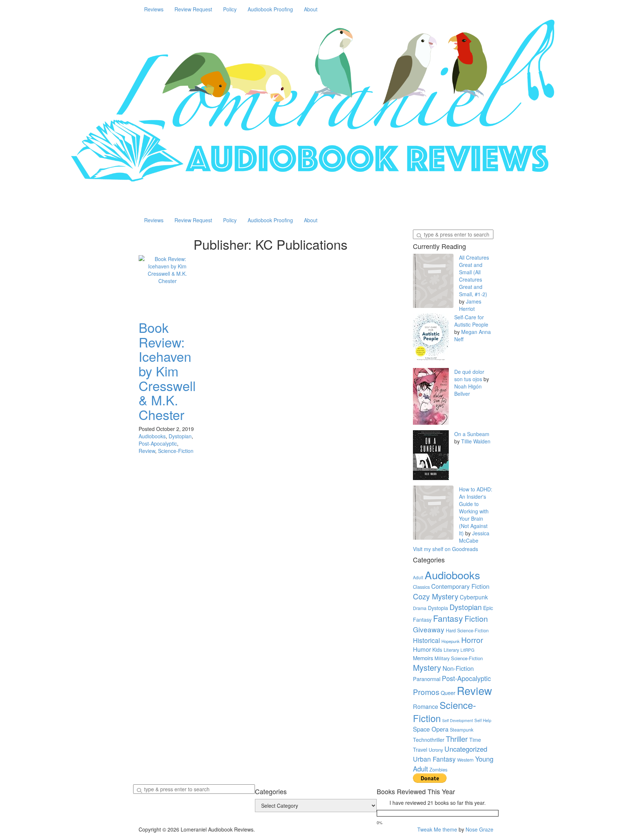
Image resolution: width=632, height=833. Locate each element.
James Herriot (470, 305)
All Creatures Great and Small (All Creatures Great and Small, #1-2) (474, 276)
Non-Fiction (458, 668)
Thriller (457, 738)
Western (465, 759)
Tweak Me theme (437, 829)
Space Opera (430, 729)
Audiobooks (152, 436)
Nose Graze (479, 829)
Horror (472, 639)
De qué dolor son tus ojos (469, 375)
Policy (230, 9)
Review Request (193, 9)
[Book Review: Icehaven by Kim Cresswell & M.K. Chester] (167, 284)
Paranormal (426, 679)
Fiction (476, 618)
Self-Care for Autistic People (471, 320)
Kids (437, 649)
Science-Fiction (175, 450)
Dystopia (438, 607)
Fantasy (448, 618)
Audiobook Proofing (270, 9)
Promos (426, 691)
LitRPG (467, 650)
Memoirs (423, 658)
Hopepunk (450, 641)
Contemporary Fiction (460, 586)
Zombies (438, 769)
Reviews (153, 9)
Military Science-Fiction (458, 658)
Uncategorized (465, 749)
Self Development (457, 720)
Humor (422, 649)
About (310, 9)
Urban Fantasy (434, 758)
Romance (425, 706)
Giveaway (428, 629)
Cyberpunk (474, 597)
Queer (448, 692)
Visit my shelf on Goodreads (445, 549)
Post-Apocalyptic (158, 443)
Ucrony (436, 749)
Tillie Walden (475, 441)
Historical (426, 640)
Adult (418, 577)
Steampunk (461, 729)
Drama (419, 608)
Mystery (427, 667)
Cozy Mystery (435, 596)
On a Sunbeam (471, 434)
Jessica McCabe (474, 536)
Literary (451, 650)
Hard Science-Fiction (467, 630)
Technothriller (428, 739)
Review (147, 450)
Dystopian (180, 436)
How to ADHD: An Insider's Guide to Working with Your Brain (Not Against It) (475, 511)
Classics (421, 586)
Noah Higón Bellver (468, 390)
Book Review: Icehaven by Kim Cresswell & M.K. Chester (167, 371)
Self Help (482, 720)
